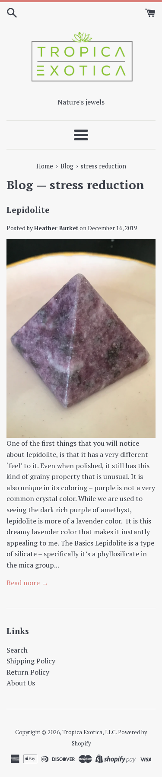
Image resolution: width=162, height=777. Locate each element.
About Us (20, 683)
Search (17, 650)
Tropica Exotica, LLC (89, 732)
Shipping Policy (30, 661)
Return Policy (27, 672)
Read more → (27, 582)
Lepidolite (28, 209)
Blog (19, 185)
